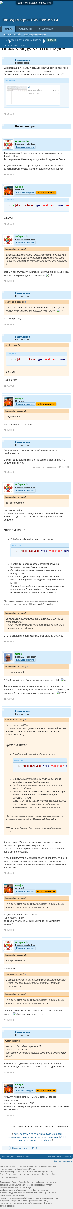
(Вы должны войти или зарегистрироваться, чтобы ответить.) (42, 1127)
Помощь (67, 1156)
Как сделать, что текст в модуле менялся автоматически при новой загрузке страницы (35, 1135)
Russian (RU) (8, 1156)
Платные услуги (26, 34)
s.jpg (30, 87)
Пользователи (45, 29)
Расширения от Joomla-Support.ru (23, 40)
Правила (51, 40)
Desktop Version (24, 1156)
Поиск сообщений (11, 34)
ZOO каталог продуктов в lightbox (42, 1139)
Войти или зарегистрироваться (34, 2)
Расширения (25, 29)
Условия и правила (63, 1161)
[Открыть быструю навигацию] (69, 1148)
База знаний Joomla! (16, 45)
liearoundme (22, 60)
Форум (9, 29)
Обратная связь (53, 1156)
